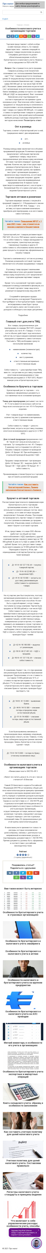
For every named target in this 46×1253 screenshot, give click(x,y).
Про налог (8, 3)
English (5, 19)
